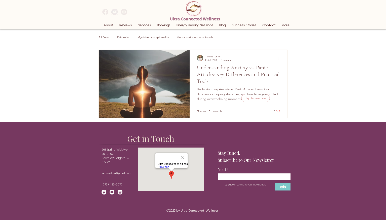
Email (223, 170)
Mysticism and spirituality (153, 37)
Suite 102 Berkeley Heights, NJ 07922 (115, 158)
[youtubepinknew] (114, 12)
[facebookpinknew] (105, 12)
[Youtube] (112, 192)
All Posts (104, 37)
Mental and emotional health (195, 37)
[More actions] (279, 58)
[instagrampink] (124, 12)
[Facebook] (104, 192)
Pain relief (123, 37)
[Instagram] (120, 192)
